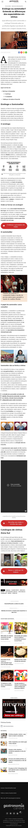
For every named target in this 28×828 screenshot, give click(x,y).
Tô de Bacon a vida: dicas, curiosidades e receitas (6, 685)
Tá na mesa (8, 6)
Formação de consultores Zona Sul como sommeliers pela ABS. (21, 358)
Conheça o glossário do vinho (16, 226)
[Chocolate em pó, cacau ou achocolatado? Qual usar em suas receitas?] (7, 652)
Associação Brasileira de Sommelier (11, 320)
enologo (22, 590)
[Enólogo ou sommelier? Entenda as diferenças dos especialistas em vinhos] (14, 40)
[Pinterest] (10, 813)
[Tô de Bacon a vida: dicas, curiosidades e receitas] (7, 675)
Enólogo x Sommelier (9, 91)
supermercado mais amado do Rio (12, 448)
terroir (19, 147)
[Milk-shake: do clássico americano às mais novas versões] (7, 628)
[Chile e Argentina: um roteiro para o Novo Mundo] (4, 743)
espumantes (4, 197)
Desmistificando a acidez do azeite (14, 603)
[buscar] (25, 1)
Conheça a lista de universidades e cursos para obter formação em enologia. (13, 218)
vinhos (9, 593)
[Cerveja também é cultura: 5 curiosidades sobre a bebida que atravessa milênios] (20, 675)
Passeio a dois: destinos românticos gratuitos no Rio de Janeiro (17, 751)
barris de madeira (17, 182)
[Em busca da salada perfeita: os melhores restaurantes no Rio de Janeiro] (4, 760)
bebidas (8, 590)
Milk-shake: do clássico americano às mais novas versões (7, 637)
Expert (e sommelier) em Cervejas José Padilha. (8, 426)
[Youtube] (17, 813)
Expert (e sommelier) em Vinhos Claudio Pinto (21, 426)
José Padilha (9, 411)
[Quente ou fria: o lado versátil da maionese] (20, 652)
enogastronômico (9, 371)
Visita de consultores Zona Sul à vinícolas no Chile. (8, 359)
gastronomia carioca (11, 591)
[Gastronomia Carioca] (14, 806)
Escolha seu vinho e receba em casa (15, 523)
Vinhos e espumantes (17, 6)
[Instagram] (14, 813)
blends (7, 154)
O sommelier (8, 96)
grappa (12, 199)
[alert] (14, 726)
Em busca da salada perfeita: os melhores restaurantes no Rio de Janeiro (17, 760)
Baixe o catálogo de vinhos (15, 571)
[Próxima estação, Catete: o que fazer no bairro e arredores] (4, 736)
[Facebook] (7, 813)
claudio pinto (15, 590)
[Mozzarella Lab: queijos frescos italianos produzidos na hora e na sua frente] (20, 628)
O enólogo (8, 94)
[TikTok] (21, 812)
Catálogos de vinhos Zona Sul (11, 99)
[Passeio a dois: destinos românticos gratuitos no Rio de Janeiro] (4, 751)
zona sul (14, 593)
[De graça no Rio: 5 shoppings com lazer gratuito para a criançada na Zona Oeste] (4, 769)
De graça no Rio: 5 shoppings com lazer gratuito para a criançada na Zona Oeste (18, 770)
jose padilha (21, 591)
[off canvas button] (2, 1)
